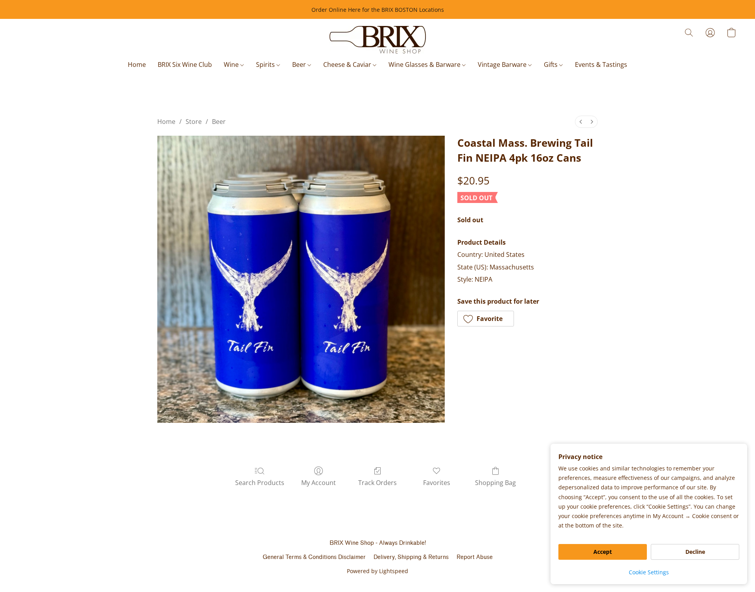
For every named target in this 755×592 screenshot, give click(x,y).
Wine (232, 64)
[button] (378, 40)
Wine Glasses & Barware (425, 64)
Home (137, 64)
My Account (318, 482)
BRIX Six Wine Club (185, 64)
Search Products (259, 482)
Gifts (551, 64)
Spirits (266, 64)
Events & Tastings (601, 64)
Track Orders (377, 482)
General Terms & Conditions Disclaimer (314, 557)
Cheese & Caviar (348, 64)
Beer (300, 64)
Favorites (436, 482)
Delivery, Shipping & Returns (411, 557)
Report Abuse (475, 557)
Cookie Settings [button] (649, 572)
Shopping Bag (495, 482)
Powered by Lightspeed (377, 571)
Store (194, 121)
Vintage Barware (503, 64)
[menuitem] (580, 121)
